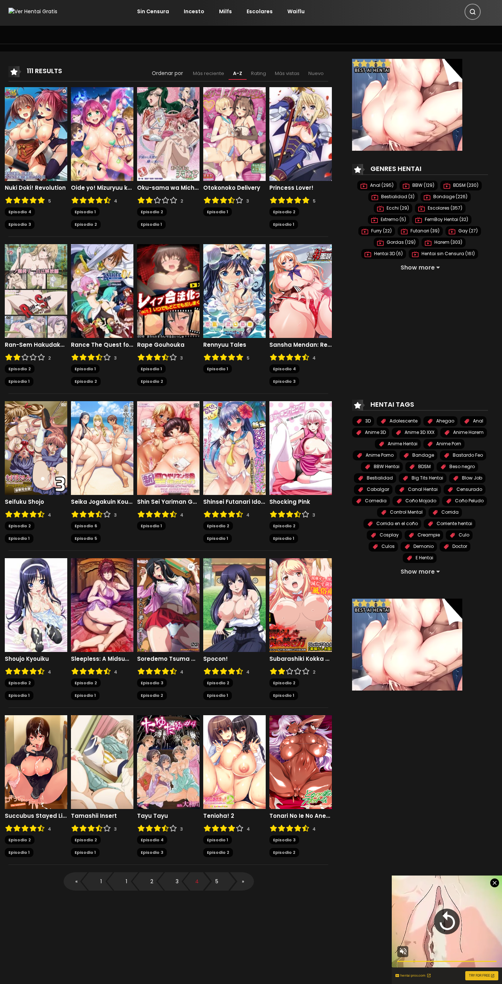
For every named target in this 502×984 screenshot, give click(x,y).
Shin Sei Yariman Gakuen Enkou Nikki (168, 502)
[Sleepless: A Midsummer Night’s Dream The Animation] (102, 604)
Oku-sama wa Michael (168, 188)
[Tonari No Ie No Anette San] (300, 761)
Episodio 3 (19, 224)
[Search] (473, 12)
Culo (463, 535)
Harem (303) (447, 242)
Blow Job (471, 478)
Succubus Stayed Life (36, 816)
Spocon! (215, 659)
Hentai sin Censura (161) (447, 253)
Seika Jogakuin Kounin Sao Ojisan (102, 502)
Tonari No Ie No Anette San (300, 816)
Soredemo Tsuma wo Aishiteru (168, 659)
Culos (387, 546)
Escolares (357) (444, 208)
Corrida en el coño (396, 523)
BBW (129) (422, 185)
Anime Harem (468, 432)
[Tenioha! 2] (234, 761)
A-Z (237, 73)
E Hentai (424, 558)
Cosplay (389, 535)
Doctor (459, 546)
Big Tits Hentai (426, 478)
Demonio (423, 546)
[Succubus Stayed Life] (36, 761)
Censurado (468, 489)
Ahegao (444, 421)
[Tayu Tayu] (168, 761)
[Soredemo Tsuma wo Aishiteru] (168, 604)
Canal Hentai (422, 489)
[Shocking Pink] (300, 447)
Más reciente (208, 73)
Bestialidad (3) (397, 196)
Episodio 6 (86, 526)
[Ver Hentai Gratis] (32, 11)
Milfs (225, 11)
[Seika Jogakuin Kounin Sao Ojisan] (102, 447)
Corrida (449, 512)
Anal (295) (381, 185)
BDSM (424, 466)
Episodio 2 (86, 224)
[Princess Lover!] (300, 133)
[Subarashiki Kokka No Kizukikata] (300, 604)
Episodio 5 (86, 538)
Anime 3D (375, 432)
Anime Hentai (402, 444)
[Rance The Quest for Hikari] (102, 290)
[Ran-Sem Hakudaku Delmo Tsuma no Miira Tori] (36, 290)
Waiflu (296, 11)
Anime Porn (448, 444)
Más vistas (287, 73)
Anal (477, 421)
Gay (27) (467, 231)
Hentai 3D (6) (388, 253)
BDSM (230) (465, 185)
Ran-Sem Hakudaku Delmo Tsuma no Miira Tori (36, 345)
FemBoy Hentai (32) (446, 219)
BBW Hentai (386, 466)
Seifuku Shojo (24, 502)
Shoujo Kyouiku (27, 659)
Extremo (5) (393, 219)
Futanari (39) (424, 231)
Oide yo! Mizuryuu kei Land (102, 188)
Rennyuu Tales (224, 345)
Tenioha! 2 (218, 816)
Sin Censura (153, 11)
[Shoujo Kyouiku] (36, 604)
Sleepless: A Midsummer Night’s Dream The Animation (102, 659)
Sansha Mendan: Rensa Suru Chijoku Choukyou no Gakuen (300, 345)
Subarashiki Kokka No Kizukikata (300, 659)
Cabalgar (377, 489)
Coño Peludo (469, 501)
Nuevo (316, 73)
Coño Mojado (420, 501)
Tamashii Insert (94, 816)
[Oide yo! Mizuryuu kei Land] (102, 133)
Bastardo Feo (467, 455)
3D (367, 421)
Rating (258, 73)
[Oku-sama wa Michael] (168, 133)
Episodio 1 (85, 212)
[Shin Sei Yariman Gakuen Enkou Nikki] (168, 447)
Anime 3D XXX (419, 432)
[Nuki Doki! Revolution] (36, 133)
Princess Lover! (291, 188)
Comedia (375, 501)
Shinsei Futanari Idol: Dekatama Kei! (234, 502)
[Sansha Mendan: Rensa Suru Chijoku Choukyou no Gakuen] (300, 290)
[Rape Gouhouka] (168, 290)
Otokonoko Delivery (231, 188)
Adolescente (402, 421)
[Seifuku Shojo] (36, 447)
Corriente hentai (453, 523)
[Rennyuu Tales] (234, 290)
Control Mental (406, 512)
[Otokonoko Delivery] (234, 133)
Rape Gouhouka (160, 345)
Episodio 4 (19, 212)
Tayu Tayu (152, 816)
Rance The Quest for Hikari (102, 345)
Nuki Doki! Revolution (35, 188)
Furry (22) (381, 231)
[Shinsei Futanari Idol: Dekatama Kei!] (234, 447)
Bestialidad (379, 478)
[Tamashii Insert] (102, 761)
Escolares (260, 11)
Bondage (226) (449, 196)
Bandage (422, 455)
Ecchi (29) (397, 208)
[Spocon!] (234, 604)
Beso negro (461, 466)
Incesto (194, 11)
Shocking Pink (289, 502)
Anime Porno (379, 455)
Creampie (428, 535)
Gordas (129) (401, 242)
